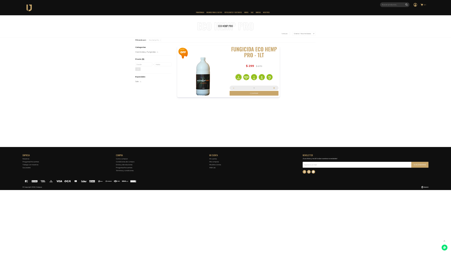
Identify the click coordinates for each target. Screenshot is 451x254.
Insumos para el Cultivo (214, 12)
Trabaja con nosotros (30, 165)
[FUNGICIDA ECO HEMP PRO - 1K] (254, 77)
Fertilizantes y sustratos (233, 12)
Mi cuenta (213, 159)
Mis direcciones (215, 165)
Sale (252, 12)
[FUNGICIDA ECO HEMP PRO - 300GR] (246, 77)
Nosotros (266, 12)
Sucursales (27, 168)
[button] (406, 4)
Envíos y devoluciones (124, 165)
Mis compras (214, 162)
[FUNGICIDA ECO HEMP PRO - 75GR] (269, 77)
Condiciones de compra (125, 162)
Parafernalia (200, 12)
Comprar (254, 93)
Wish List (212, 168)
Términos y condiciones (125, 170)
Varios (246, 12)
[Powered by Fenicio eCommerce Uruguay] (424, 187)
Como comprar (122, 159)
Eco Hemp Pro (154, 40)
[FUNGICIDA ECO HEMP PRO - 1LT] (202, 71)
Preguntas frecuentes (31, 162)
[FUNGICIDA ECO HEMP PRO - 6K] (261, 77)
